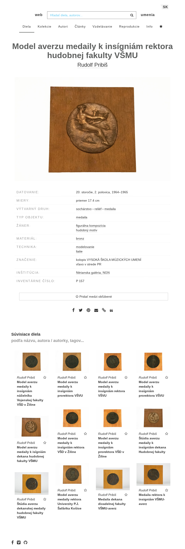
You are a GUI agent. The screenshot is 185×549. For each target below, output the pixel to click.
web (39, 15)
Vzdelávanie (102, 26)
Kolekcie (44, 26)
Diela (27, 26)
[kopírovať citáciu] (111, 310)
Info (149, 26)
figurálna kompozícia (91, 225)
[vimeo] (20, 542)
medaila (81, 217)
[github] (27, 542)
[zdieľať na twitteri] (80, 310)
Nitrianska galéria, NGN (93, 272)
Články (80, 26)
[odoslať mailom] (96, 310)
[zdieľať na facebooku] (73, 310)
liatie (79, 251)
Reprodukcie (129, 26)
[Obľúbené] (161, 27)
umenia (148, 15)
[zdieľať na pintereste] (88, 310)
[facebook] (13, 542)
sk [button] (165, 7)
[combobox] (91, 15)
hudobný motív (86, 230)
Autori (63, 26)
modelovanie (85, 247)
